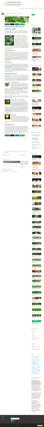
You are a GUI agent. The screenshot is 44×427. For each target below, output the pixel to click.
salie (35, 368)
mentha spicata (36, 364)
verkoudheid (33, 373)
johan (8, 15)
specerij (27, 151)
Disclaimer (2, 417)
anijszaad (36, 355)
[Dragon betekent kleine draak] (7, 162)
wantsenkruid (6, 152)
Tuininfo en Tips (40, 8)
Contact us (2, 416)
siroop (37, 368)
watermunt (37, 373)
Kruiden (23, 8)
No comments (16, 15)
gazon (35, 359)
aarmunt (32, 355)
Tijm (34, 371)
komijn (12, 68)
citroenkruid (32, 358)
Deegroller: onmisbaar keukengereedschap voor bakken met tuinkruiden (35, 138)
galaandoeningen (33, 359)
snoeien (37, 369)
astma (35, 357)
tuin (36, 372)
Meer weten (17, 425)
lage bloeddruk (37, 363)
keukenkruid (38, 360)
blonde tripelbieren (8, 151)
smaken (25, 151)
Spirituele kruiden (30, 8)
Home (20, 8)
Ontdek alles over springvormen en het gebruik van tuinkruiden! (24, 166)
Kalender (26, 8)
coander (12, 151)
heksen (38, 359)
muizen (39, 364)
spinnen (39, 369)
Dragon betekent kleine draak (7, 165)
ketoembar (18, 151)
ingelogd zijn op (7, 171)
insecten (36, 360)
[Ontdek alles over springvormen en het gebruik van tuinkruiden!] (24, 163)
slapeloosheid (33, 369)
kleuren (35, 361)
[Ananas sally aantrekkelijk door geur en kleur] (16, 162)
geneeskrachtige (15, 151)
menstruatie (32, 364)
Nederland (32, 365)
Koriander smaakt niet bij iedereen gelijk (13, 13)
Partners (2, 419)
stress (34, 370)
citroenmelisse (36, 358)
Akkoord (40, 425)
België (37, 357)
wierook (39, 373)
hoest (34, 360)
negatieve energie (36, 365)
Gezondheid (35, 8)
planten (38, 367)
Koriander (20, 151)
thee (39, 370)
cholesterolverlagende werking (24, 92)
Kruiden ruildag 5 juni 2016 (35, 349)
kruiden (23, 151)
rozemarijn (33, 368)
